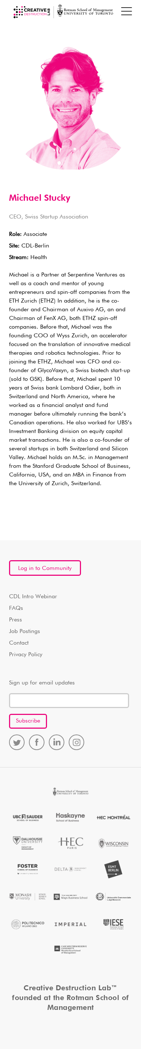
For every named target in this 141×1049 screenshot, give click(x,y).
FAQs (16, 608)
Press (15, 620)
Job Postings (24, 631)
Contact (19, 643)
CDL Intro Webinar (33, 597)
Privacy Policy (25, 655)
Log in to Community (45, 568)
